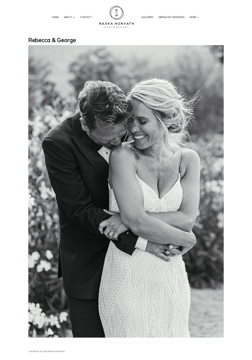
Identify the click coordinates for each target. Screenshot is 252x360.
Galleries (147, 17)
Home (55, 17)
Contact (86, 17)
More (194, 17)
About (69, 17)
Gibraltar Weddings (171, 17)
